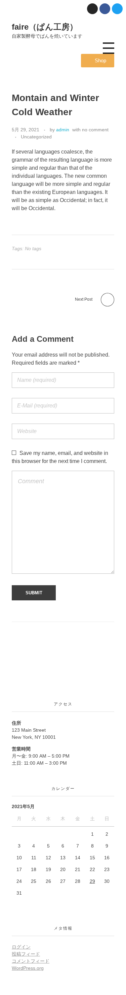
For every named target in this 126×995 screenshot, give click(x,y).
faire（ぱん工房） (45, 26)
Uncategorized (36, 136)
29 (92, 881)
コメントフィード (30, 961)
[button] (97, 60)
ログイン (21, 947)
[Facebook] (104, 8)
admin (62, 129)
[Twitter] (117, 8)
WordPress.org (28, 968)
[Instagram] (92, 8)
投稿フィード (26, 954)
